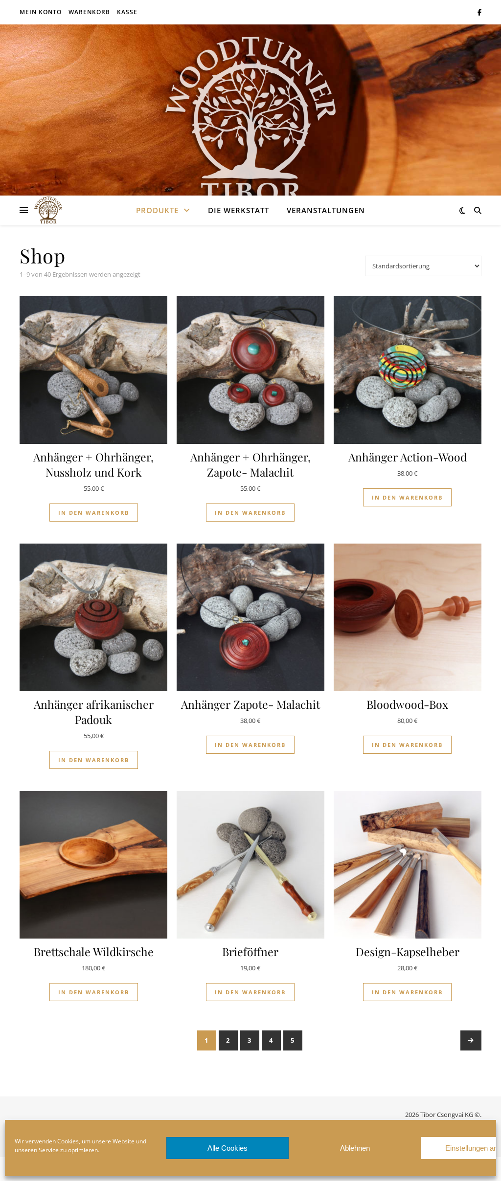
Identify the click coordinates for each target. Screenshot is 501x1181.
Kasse (127, 12)
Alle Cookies (227, 1148)
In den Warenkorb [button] (93, 512)
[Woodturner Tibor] (250, 119)
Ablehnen (355, 1148)
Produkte (157, 210)
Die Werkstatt (238, 210)
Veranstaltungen (326, 210)
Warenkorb (89, 12)
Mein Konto (41, 12)
